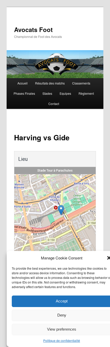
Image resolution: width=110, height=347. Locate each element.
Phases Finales (24, 93)
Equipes (65, 93)
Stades (47, 93)
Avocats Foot (33, 29)
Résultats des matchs (50, 83)
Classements (81, 83)
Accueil (22, 83)
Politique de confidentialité (61, 340)
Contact (53, 103)
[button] (61, 210)
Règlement (86, 93)
